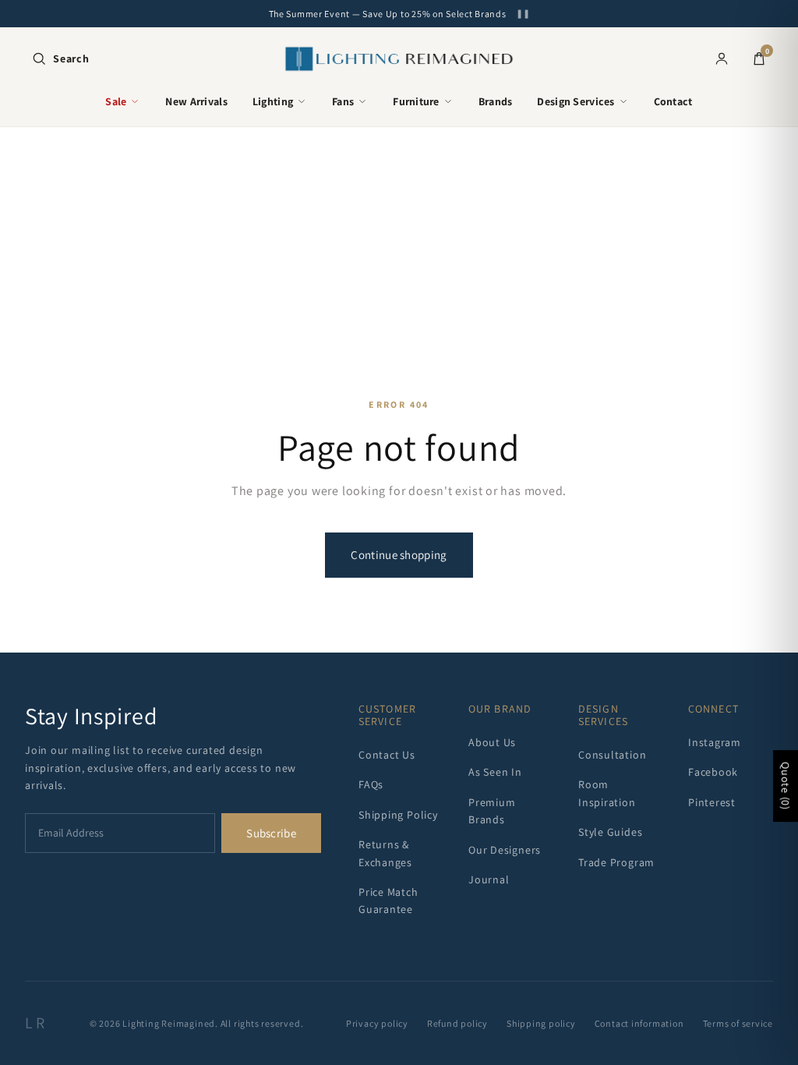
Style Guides (610, 832)
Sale (115, 101)
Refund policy (457, 1023)
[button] (60, 58)
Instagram (714, 742)
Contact (673, 101)
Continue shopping (399, 554)
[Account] (722, 58)
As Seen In (495, 772)
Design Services (575, 101)
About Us (492, 742)
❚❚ (523, 13)
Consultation (612, 755)
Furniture (416, 101)
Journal (488, 879)
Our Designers (504, 850)
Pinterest (712, 802)
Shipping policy (541, 1023)
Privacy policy (377, 1023)
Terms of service (738, 1023)
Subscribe (271, 833)
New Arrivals (196, 101)
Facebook (713, 772)
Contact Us (386, 755)
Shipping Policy (398, 815)
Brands (495, 101)
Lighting (272, 101)
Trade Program (616, 862)
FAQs (370, 784)
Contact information (639, 1023)
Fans (343, 101)
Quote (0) (786, 786)
